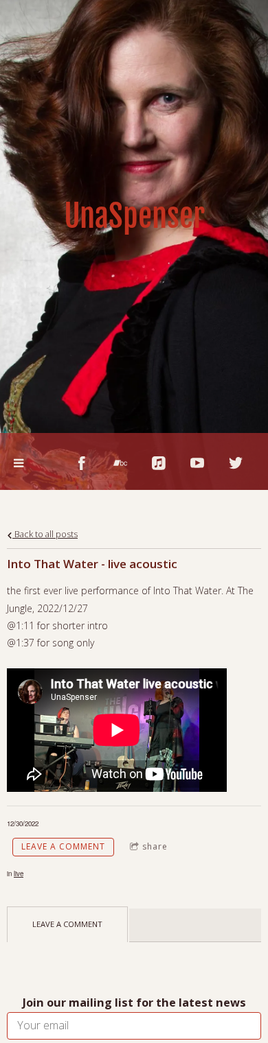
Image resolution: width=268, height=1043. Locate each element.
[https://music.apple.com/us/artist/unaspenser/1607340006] (159, 463)
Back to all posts (45, 534)
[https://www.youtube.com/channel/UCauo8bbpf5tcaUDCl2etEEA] (197, 463)
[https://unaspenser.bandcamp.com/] (120, 463)
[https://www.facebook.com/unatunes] (82, 463)
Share (155, 846)
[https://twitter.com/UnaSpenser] (236, 463)
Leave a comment (63, 846)
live (18, 873)
